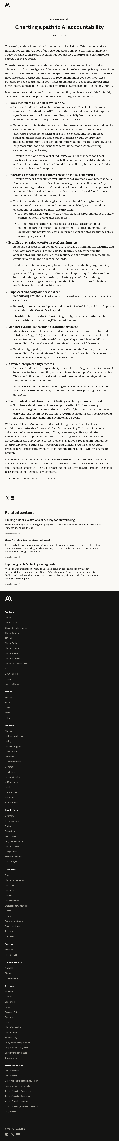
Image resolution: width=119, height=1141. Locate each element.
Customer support (13, 746)
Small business (11, 802)
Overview (9, 816)
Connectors (10, 890)
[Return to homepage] (8, 598)
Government (10, 767)
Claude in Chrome (13, 658)
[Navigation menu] (112, 5)
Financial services (13, 762)
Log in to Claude (12, 684)
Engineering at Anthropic (16, 906)
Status (8, 973)
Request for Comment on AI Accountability (79, 50)
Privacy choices (12, 1070)
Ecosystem (10, 831)
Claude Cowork (12, 633)
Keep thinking (11, 1037)
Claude (8, 617)
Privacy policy (11, 1076)
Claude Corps (11, 1032)
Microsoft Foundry (13, 856)
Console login (11, 862)
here (52, 478)
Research (9, 1017)
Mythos (8, 697)
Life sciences (11, 792)
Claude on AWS (12, 846)
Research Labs (11, 955)
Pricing (8, 679)
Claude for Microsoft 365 (16, 664)
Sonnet (8, 713)
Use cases (9, 936)
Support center (12, 978)
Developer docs (12, 821)
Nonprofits (9, 797)
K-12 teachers (11, 782)
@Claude (9, 638)
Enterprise (9, 756)
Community (10, 885)
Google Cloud (11, 851)
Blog (7, 875)
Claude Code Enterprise (16, 628)
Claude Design (11, 643)
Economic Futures (13, 1012)
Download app (11, 674)
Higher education (13, 777)
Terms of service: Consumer (17, 1096)
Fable (7, 702)
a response (53, 46)
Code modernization (14, 736)
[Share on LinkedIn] (12, 497)
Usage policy (10, 1111)
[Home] (7, 4)
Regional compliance (14, 841)
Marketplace (11, 836)
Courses (8, 895)
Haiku (7, 718)
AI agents (9, 731)
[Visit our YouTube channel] (18, 1134)
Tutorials (9, 931)
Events (8, 911)
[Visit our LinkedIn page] (7, 1134)
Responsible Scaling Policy (16, 1048)
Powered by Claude (14, 921)
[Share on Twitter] (7, 497)
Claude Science (12, 648)
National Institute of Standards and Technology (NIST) (77, 85)
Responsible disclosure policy (18, 1086)
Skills (7, 669)
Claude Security (12, 653)
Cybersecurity (11, 751)
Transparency (11, 1058)
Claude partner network (16, 880)
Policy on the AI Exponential (17, 1042)
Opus (7, 707)
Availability (10, 968)
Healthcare (10, 772)
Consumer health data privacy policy (21, 1081)
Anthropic (9, 991)
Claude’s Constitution (14, 1027)
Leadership (10, 1002)
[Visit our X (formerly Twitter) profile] (12, 1134)
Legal (7, 787)
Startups (9, 950)
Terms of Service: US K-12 (16, 1101)
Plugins (8, 916)
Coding (8, 741)
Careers (8, 997)
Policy (7, 1007)
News (7, 1022)
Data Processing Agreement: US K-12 (21, 1106)
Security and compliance (16, 1053)
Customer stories (12, 901)
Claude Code (11, 623)
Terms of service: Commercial (18, 1091)
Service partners (12, 926)
